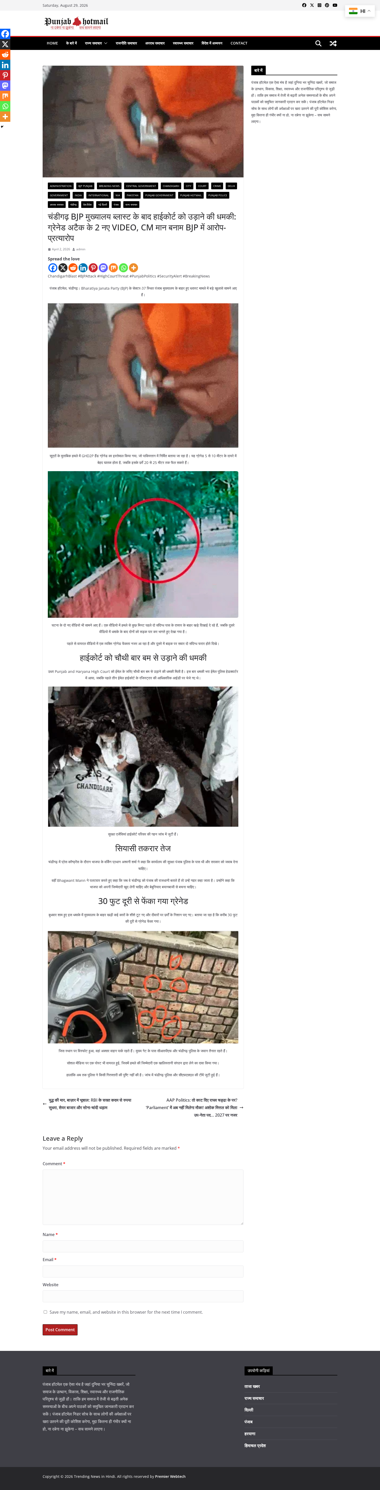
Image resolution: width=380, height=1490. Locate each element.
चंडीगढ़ (73, 204)
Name (50, 1234)
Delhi (231, 186)
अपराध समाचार (155, 43)
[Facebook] (52, 267)
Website (50, 1285)
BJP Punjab (85, 186)
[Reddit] (73, 267)
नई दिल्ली (102, 204)
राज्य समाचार (93, 43)
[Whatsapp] (123, 267)
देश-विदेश (87, 204)
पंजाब (116, 204)
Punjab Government (159, 195)
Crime (217, 186)
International (98, 195)
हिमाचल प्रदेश (255, 1445)
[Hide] (2, 127)
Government (59, 195)
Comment (54, 1164)
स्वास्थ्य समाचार (183, 43)
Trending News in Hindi (94, 1476)
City (188, 186)
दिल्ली (249, 1410)
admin (80, 249)
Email (50, 1259)
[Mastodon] (103, 267)
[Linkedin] (83, 267)
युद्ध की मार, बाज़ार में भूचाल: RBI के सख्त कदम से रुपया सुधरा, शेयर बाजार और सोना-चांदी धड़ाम (90, 1103)
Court (202, 186)
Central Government (141, 186)
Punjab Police (217, 195)
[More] (133, 267)
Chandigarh (171, 186)
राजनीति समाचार (126, 43)
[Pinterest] (93, 267)
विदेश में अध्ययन (212, 43)
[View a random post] (333, 43)
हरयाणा (250, 1433)
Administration (61, 186)
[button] (105, 43)
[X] (62, 267)
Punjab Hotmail (191, 195)
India (78, 195)
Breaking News (109, 186)
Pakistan (133, 195)
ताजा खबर (252, 1386)
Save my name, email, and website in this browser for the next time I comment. (126, 1312)
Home (52, 43)
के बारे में (71, 43)
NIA (118, 195)
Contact (239, 43)
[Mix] (113, 267)
